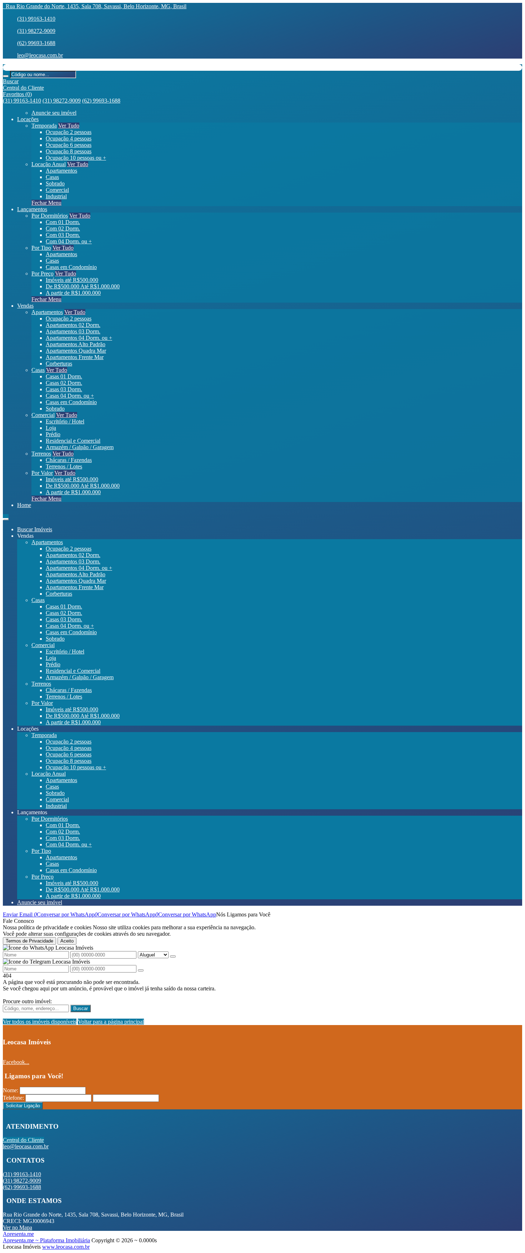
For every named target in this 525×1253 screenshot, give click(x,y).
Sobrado (55, 183)
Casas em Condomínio (71, 267)
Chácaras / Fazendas (69, 460)
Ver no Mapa (17, 1227)
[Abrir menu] (6, 517)
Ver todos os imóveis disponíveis (39, 1022)
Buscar (80, 1008)
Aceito (67, 941)
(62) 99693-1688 (36, 43)
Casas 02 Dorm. (64, 383)
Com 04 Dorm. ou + (69, 241)
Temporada (44, 126)
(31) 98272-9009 (36, 31)
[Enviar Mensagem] (141, 970)
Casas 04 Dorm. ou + (70, 396)
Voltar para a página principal (111, 1022)
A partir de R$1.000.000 (73, 293)
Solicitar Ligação (23, 1105)
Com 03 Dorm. (63, 235)
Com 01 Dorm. (63, 222)
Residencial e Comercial (73, 441)
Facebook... (16, 1062)
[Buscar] (6, 76)
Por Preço (42, 273)
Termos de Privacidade (29, 941)
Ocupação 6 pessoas (68, 145)
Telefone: (13, 1098)
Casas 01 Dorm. (64, 376)
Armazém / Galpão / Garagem (80, 447)
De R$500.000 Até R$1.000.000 (83, 286)
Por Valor (42, 473)
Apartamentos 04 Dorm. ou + (79, 338)
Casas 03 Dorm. (64, 389)
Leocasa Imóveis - (23, 67)
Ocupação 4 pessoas (68, 138)
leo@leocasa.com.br (40, 55)
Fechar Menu (46, 203)
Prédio (53, 434)
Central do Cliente (23, 1140)
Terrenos (41, 454)
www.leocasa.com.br (66, 1247)
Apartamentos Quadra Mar (76, 351)
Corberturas (59, 364)
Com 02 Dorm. (63, 228)
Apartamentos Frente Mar (75, 357)
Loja (51, 428)
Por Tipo (41, 248)
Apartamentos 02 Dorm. (73, 325)
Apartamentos (61, 171)
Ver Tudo (68, 126)
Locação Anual (48, 164)
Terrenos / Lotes (64, 466)
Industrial (56, 196)
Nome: (10, 1090)
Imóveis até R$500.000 (72, 280)
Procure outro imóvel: (27, 1001)
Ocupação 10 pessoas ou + (76, 158)
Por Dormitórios (49, 216)
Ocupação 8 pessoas (68, 151)
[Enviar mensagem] (173, 956)
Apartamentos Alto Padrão (75, 344)
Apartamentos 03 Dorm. (73, 331)
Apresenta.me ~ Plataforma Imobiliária (46, 1240)
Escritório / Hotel (65, 421)
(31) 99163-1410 (36, 19)
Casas (52, 177)
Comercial (57, 190)
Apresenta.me (18, 1234)
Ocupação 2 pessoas (68, 132)
